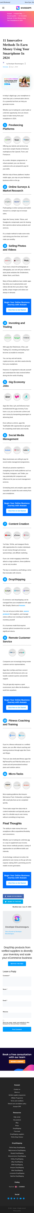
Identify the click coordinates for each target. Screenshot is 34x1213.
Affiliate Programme (17, 1098)
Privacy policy (17, 1210)
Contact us (17, 1089)
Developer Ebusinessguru (16, 63)
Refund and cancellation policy (17, 1103)
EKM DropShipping (17, 1164)
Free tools (17, 1131)
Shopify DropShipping (17, 1153)
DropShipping (17, 1128)
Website (5, 1011)
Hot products (17, 1120)
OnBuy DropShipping (17, 1159)
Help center (17, 1117)
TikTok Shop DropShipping (17, 1147)
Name (5, 989)
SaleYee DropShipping (17, 1176)
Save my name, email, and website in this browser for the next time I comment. (16, 1023)
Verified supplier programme (17, 1095)
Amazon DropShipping (17, 1167)
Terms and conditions (17, 1101)
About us (17, 1092)
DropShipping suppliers (17, 1134)
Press (17, 1125)
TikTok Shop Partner (17, 1137)
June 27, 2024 (26, 907)
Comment (6, 975)
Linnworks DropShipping (17, 1173)
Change (22, 1186)
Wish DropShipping (17, 1170)
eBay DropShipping (17, 1162)
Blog (17, 1122)
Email (5, 1000)
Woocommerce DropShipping (17, 1156)
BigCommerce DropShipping (17, 1150)
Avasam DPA (17, 1106)
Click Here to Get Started (17, 310)
